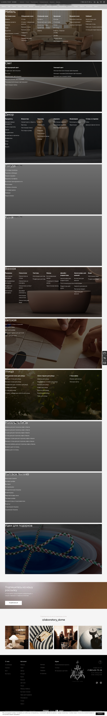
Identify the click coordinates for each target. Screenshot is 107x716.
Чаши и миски (9, 196)
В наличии (89, 6)
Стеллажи (57, 22)
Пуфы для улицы (42, 396)
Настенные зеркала (60, 122)
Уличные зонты (74, 382)
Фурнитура (73, 125)
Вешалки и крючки (76, 19)
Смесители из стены (23, 277)
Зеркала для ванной (80, 286)
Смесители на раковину (23, 282)
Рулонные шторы (75, 122)
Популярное (24, 697)
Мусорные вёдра (79, 289)
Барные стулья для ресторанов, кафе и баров (19, 438)
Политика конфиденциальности (12, 710)
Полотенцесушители (66, 283)
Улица (43, 6)
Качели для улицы (43, 384)
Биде (90, 273)
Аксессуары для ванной (80, 274)
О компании (8, 664)
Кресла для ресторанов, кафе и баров (17, 430)
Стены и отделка (92, 119)
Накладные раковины (8, 277)
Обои (87, 122)
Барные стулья (26, 27)
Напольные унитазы (39, 276)
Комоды (56, 19)
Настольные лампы (11, 85)
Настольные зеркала (60, 127)
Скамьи (23, 35)
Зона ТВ (7, 39)
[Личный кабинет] (97, 2)
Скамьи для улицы (10, 387)
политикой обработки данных (48, 712)
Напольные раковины (8, 292)
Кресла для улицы (43, 390)
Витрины (56, 28)
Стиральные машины (11, 507)
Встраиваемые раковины (10, 282)
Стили (22, 700)
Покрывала (40, 125)
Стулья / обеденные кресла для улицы (17, 393)
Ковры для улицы (42, 387)
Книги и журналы (10, 127)
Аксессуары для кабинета (91, 20)
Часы (6, 141)
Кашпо (7, 147)
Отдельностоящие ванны (53, 282)
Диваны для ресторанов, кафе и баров (17, 427)
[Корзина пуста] (104, 2)
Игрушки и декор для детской (14, 333)
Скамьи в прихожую (76, 25)
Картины (24, 125)
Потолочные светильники (13, 76)
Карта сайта (32, 710)
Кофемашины (9, 492)
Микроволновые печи (12, 495)
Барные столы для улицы (13, 379)
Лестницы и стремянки (61, 41)
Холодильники (9, 487)
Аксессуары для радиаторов (65, 279)
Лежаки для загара (76, 379)
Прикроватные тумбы (44, 22)
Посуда (20, 6)
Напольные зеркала (60, 125)
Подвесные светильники (12, 70)
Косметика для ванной (79, 279)
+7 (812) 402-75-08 (85, 2)
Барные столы (25, 30)
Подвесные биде (93, 279)
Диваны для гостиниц (12, 450)
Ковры (39, 122)
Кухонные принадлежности (14, 181)
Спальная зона (42, 16)
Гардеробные (58, 38)
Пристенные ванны (53, 286)
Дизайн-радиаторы (64, 274)
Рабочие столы (90, 24)
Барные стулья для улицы (13, 382)
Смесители (23, 273)
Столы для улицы (10, 390)
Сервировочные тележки (26, 39)
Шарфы (39, 139)
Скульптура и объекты (28, 122)
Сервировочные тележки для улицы (16, 384)
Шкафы (56, 35)
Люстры (7, 73)
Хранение (57, 16)
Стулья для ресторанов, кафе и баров (17, 433)
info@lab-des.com (97, 667)
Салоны (7, 667)
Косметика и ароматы (12, 135)
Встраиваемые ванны (51, 277)
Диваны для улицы (43, 379)
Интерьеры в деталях (61, 670)
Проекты (52, 2)
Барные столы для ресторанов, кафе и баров (19, 441)
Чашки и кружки (10, 176)
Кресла (7, 25)
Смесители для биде (24, 301)
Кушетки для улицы (43, 393)
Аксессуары (78, 283)
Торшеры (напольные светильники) (16, 82)
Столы (23, 19)
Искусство (25, 119)
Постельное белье (43, 136)
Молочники (8, 184)
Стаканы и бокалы (11, 187)
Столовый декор (10, 190)
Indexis (80, 710)
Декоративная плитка (93, 125)
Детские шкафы (10, 330)
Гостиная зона (10, 16)
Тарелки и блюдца (11, 173)
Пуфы (6, 28)
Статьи (57, 667)
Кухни (25, 6)
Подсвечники (9, 132)
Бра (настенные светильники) (14, 79)
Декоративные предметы (10, 123)
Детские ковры (10, 327)
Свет (9, 6)
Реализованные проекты (62, 664)
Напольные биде (93, 276)
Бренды (58, 2)
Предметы (9, 119)
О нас (7, 661)
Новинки (82, 6)
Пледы (39, 127)
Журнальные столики (12, 33)
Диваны (7, 19)
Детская (37, 6)
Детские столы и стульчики (14, 324)
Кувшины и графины (11, 178)
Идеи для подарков (52, 6)
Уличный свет (58, 67)
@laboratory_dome (53, 620)
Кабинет (89, 16)
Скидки (76, 6)
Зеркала (57, 119)
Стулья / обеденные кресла (27, 23)
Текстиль (40, 119)
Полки (55, 25)
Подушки (40, 130)
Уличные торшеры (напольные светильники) (67, 73)
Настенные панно (27, 127)
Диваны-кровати (10, 22)
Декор (14, 6)
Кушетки (8, 30)
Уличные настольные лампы (62, 76)
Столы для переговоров (93, 30)
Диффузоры (8, 138)
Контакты (8, 673)
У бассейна (74, 376)
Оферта (24, 710)
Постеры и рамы (26, 130)
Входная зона (74, 16)
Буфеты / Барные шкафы (59, 31)
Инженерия (74, 119)
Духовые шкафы (10, 481)
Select (95, 6)
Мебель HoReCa (16, 423)
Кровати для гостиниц (12, 447)
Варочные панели (11, 478)
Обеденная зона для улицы (15, 376)
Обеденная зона (27, 16)
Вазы (6, 144)
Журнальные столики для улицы (47, 382)
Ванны (49, 273)
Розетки (7, 504)
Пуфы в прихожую (75, 22)
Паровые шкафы (10, 498)
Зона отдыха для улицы (46, 376)
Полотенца (41, 133)
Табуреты (24, 32)
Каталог (24, 661)
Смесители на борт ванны (25, 287)
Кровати (40, 19)
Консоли (7, 36)
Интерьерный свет (12, 67)
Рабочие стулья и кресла (94, 27)
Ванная (31, 6)
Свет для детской (11, 335)
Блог (6, 670)
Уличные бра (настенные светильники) (66, 70)
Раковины (8, 273)
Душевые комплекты (22, 292)
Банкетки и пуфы (42, 25)
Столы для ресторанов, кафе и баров (17, 435)
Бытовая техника (17, 474)
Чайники (7, 193)
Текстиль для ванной (78, 293)
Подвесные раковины (8, 287)
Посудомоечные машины (13, 490)
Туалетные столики (43, 28)
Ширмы (39, 30)
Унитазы (36, 273)
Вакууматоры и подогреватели (15, 501)
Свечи (7, 130)
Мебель (4, 6)
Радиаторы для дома (65, 287)
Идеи (57, 661)
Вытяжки (8, 484)
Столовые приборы (11, 170)
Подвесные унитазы (39, 279)
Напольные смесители (22, 296)
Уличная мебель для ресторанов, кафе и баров (20, 444)
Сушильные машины (11, 509)
